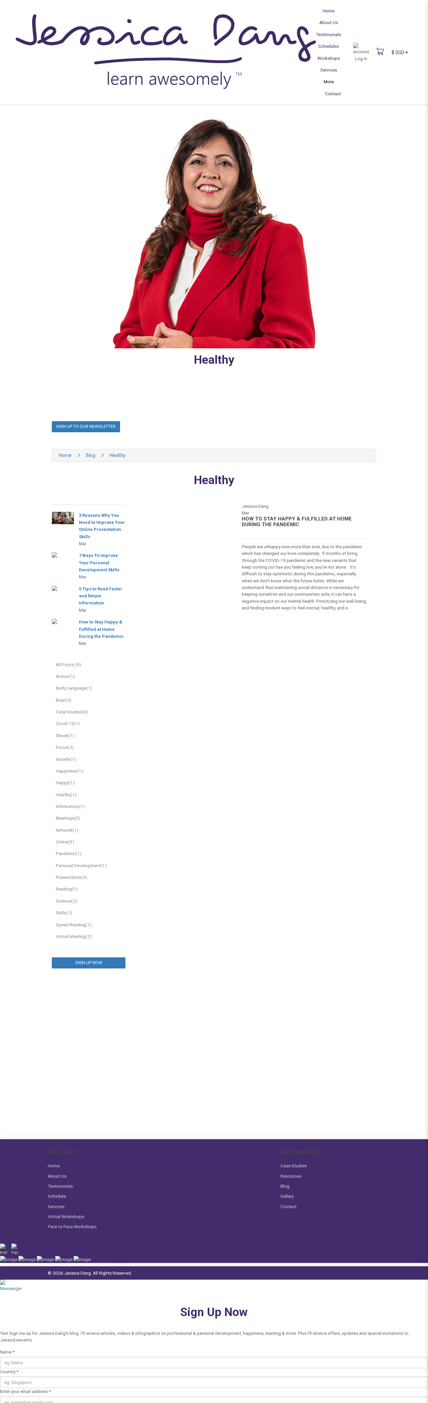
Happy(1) (65, 782)
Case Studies (294, 1165)
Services (56, 1206)
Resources (291, 1176)
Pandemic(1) (69, 853)
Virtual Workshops (66, 1216)
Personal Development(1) (81, 865)
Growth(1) (66, 759)
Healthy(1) (66, 794)
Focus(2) (65, 747)
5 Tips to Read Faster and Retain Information (100, 596)
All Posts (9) (68, 664)
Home (65, 455)
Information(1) (70, 806)
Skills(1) (64, 912)
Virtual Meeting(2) (74, 936)
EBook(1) (65, 735)
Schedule (57, 1196)
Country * (9, 1371)
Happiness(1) (69, 771)
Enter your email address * (25, 1391)
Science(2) (66, 901)
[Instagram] (3, 1250)
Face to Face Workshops (72, 1226)
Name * (7, 1352)
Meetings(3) (68, 818)
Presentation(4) (71, 877)
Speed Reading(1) (74, 924)
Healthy (118, 455)
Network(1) (67, 830)
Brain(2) (64, 700)
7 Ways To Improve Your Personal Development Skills (99, 562)
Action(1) (65, 676)
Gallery (287, 1196)
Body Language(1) (74, 688)
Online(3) (65, 841)
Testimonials (60, 1186)
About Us (57, 1176)
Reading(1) (67, 889)
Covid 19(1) (68, 723)
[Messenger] (10, 1289)
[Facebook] (14, 1250)
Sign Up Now (88, 962)
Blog (90, 455)
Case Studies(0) (72, 711)
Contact (289, 1206)
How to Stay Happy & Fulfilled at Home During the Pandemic (101, 629)
